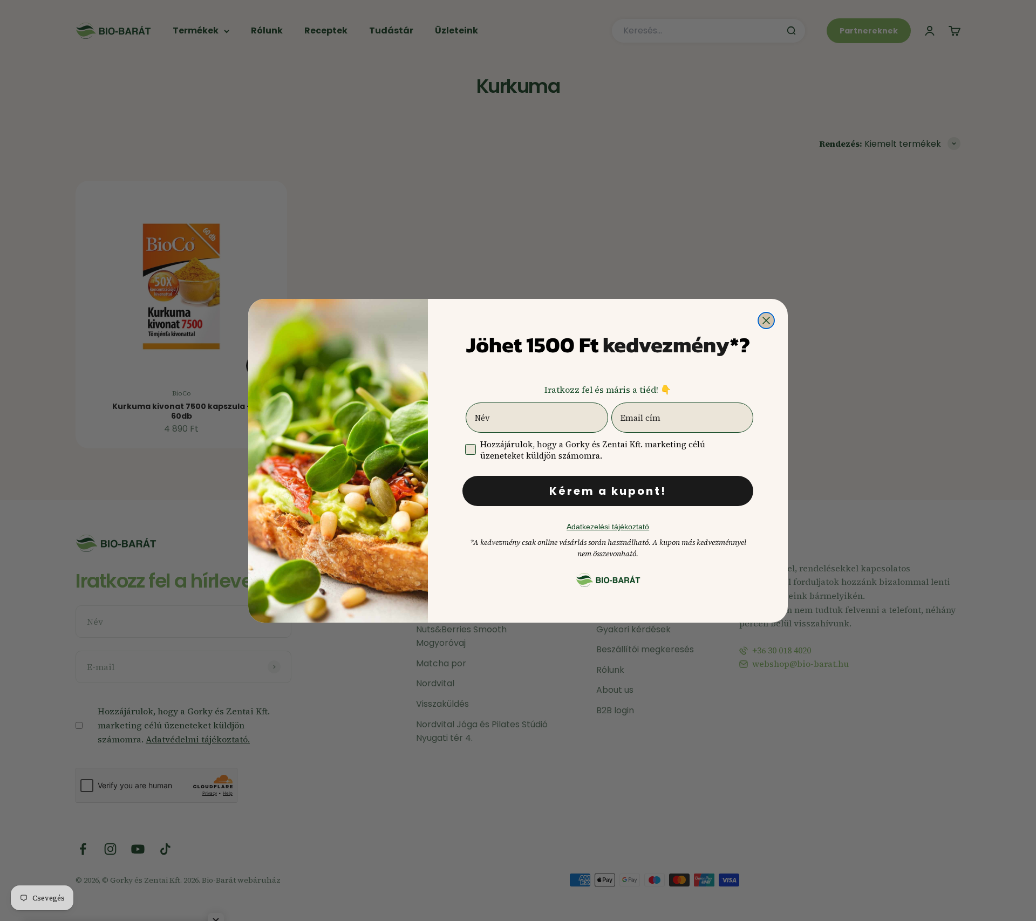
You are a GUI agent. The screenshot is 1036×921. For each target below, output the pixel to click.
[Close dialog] (766, 320)
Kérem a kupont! (607, 491)
